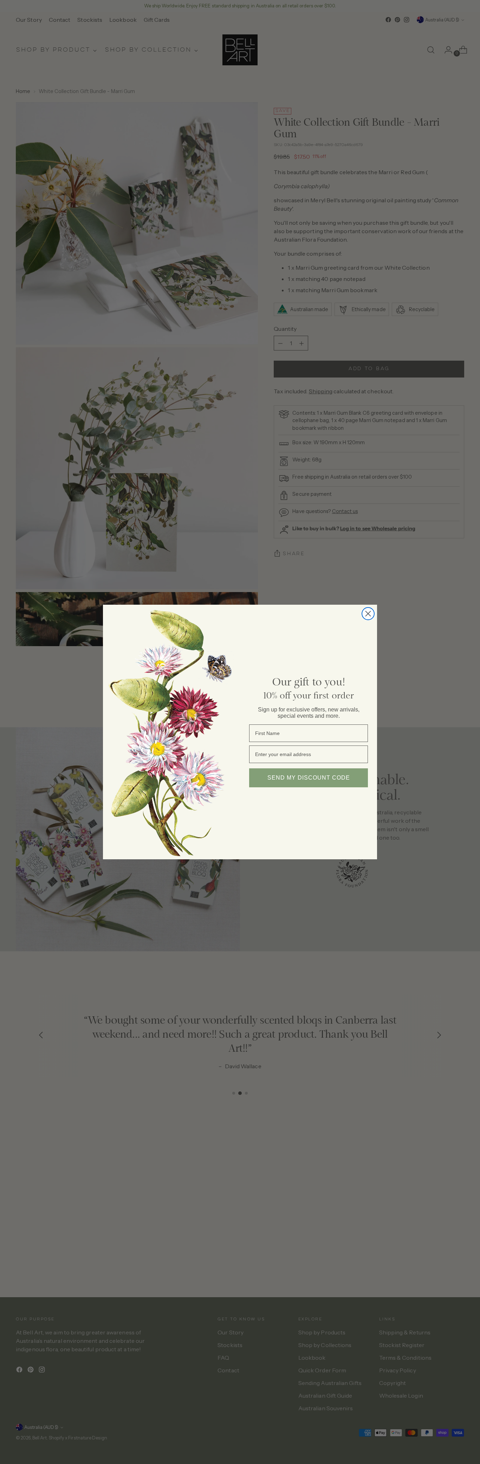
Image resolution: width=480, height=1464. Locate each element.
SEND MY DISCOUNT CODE (308, 778)
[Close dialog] (368, 614)
